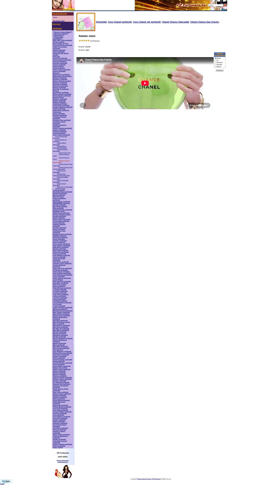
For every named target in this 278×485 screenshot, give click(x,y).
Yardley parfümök (59, 439)
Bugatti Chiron (58, 97)
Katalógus (57, 28)
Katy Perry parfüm (59, 285)
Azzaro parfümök (59, 71)
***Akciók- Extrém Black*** (62, 32)
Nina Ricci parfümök (60, 346)
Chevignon (57, 112)
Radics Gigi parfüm (60, 368)
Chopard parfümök (60, 115)
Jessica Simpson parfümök (59, 266)
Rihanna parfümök (60, 376)
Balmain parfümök (59, 78)
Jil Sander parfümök (60, 270)
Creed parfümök (59, 190)
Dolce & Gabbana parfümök (59, 199)
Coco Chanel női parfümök (147, 22)
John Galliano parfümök (62, 273)
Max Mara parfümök (60, 320)
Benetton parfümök (60, 79)
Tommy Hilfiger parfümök (62, 412)
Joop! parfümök (59, 276)
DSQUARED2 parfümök (61, 203)
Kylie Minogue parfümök (62, 288)
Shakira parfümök (59, 395)
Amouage (56, 56)
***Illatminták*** (58, 35)
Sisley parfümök (59, 399)
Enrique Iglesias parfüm (62, 214)
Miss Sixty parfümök (60, 327)
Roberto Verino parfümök (62, 379)
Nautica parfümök (59, 343)
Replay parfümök (59, 372)
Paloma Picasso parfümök (62, 353)
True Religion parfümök (61, 416)
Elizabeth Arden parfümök (62, 210)
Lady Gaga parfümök (61, 294)
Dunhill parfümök (59, 205)
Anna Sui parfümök (60, 58)
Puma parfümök (59, 364)
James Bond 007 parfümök (59, 259)
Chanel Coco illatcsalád (59, 171)
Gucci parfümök (59, 239)
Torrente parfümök (60, 413)
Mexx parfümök (58, 324)
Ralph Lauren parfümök (61, 369)
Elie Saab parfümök (60, 206)
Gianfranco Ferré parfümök (59, 231)
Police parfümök (59, 358)
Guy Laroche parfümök (61, 244)
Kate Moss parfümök (60, 283)
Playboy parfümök (59, 356)
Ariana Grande (58, 66)
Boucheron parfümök (61, 92)
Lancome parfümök (60, 298)
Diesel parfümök (59, 195)
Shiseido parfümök (60, 397)
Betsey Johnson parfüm (62, 81)
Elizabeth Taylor (59, 211)
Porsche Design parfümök (62, 359)
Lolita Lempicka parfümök (62, 307)
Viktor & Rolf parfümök (61, 434)
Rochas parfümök (59, 381)
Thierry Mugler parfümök (62, 407)
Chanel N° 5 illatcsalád (64, 187)
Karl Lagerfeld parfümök (62, 281)
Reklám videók (60, 188)
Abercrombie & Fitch (60, 43)
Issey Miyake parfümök (61, 255)
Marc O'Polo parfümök (61, 314)
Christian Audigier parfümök (59, 117)
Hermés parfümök (59, 249)
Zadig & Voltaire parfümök (62, 444)
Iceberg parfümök (59, 254)
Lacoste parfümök (59, 293)
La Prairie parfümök (60, 291)
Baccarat (56, 73)
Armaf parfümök (59, 68)
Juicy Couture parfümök (62, 278)
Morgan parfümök (59, 333)
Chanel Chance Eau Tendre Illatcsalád (62, 168)
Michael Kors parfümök (61, 325)
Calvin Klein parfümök (61, 105)
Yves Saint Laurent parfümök (60, 442)
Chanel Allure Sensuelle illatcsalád (60, 147)
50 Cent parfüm (58, 42)
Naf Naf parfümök (59, 337)
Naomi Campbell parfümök (63, 338)
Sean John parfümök (60, 392)
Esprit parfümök (59, 218)
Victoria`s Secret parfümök (59, 432)
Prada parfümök (59, 361)
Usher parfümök (59, 421)
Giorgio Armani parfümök (62, 234)
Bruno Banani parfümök (62, 96)
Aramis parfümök (59, 65)
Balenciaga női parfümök (62, 76)
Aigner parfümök (59, 50)
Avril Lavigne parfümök (61, 69)
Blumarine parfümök (60, 86)
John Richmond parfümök (62, 275)
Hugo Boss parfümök (61, 252)
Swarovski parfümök (60, 405)
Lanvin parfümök (59, 299)
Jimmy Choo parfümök (61, 271)
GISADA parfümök (59, 236)
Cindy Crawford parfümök (62, 128)
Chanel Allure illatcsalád (59, 143)
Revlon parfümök (59, 374)
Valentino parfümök (60, 423)
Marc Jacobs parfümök (61, 312)
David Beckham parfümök (62, 192)
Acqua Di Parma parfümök (62, 45)
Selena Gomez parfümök (62, 394)
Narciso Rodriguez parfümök (60, 341)
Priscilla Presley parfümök (62, 363)
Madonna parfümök (60, 309)
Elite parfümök (58, 208)
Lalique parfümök (59, 296)
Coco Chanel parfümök (61, 135)
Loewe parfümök (59, 306)
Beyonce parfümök (60, 83)
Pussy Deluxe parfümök (62, 366)
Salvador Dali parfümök (61, 384)
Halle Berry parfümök (61, 247)
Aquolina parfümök (60, 63)
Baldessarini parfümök (61, 74)
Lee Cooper (57, 304)
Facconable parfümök (61, 221)
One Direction (58, 350)
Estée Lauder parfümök (61, 219)
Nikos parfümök (59, 345)
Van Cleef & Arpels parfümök (60, 425)
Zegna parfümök (59, 446)
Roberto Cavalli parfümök (62, 377)
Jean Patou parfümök (61, 262)
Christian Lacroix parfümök (59, 122)
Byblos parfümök (59, 102)
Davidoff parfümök (60, 193)
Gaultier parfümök (59, 227)
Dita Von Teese (58, 197)
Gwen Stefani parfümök (61, 245)
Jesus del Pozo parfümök (62, 268)
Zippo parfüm (58, 447)
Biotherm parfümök (60, 84)
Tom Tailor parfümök (60, 410)
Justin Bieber (58, 280)
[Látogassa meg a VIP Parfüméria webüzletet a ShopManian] (6, 482)
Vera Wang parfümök (60, 428)
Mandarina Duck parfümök (63, 311)
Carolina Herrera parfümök (62, 107)
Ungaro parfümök (59, 420)
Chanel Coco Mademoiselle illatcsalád (61, 174)
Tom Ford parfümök (60, 408)
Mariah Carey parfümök (61, 315)
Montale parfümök (59, 332)
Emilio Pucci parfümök (61, 213)
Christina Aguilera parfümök (59, 125)
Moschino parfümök (60, 335)
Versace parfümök (59, 429)
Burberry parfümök (60, 99)
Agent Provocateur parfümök (60, 47)
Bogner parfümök (59, 87)
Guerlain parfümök (60, 241)
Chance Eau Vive (64, 153)
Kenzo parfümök (59, 286)
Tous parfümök (58, 415)
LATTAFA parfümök (60, 301)
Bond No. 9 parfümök (61, 89)
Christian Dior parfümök (62, 120)
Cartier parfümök (59, 109)
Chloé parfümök (59, 113)
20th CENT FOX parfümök (62, 40)
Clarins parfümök (59, 130)
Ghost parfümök (59, 229)
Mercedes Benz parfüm (61, 322)
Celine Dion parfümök (61, 110)
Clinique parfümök (60, 131)
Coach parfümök (59, 133)
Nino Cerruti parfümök (61, 348)
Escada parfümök (59, 216)
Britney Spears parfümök (62, 94)
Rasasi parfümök (59, 371)
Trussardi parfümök (60, 418)
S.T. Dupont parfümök (61, 382)
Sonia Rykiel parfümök (61, 400)
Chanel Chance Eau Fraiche (204, 22)
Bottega (56, 91)
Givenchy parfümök (60, 237)
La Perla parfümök (59, 289)
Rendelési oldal (59, 21)
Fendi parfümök (59, 223)
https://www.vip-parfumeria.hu (63, 461)
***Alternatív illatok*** (60, 34)
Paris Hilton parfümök (61, 355)
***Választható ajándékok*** (58, 38)
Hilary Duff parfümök (60, 250)
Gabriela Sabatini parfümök (59, 225)
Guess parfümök (59, 242)
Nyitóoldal (101, 22)
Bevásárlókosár (59, 14)
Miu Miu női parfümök (61, 328)
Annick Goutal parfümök (62, 60)
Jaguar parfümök (59, 257)
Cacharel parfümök (60, 104)
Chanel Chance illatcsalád (175, 22)
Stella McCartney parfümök (59, 402)
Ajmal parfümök (59, 52)
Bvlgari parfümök (59, 100)
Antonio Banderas (59, 61)
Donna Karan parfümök (61, 201)
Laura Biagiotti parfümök (62, 302)
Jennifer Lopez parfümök (62, 263)
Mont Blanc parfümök (61, 330)
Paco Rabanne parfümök (62, 351)
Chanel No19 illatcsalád (59, 184)
